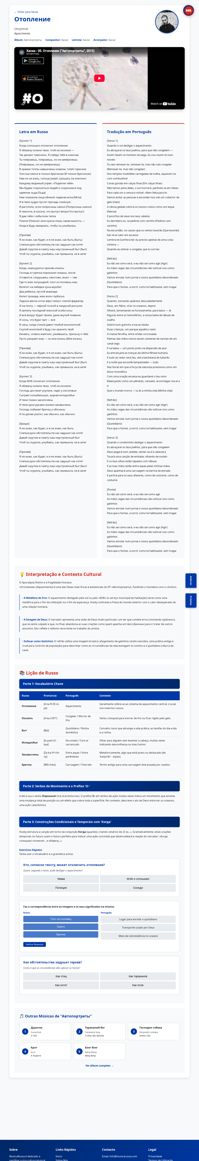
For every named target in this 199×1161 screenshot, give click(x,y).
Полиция (61, 887)
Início (59, 1156)
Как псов (137, 985)
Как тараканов (138, 976)
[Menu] (188, 10)
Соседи (138, 887)
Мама (61, 878)
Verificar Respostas (34, 944)
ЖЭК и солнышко (138, 878)
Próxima (191, 600)
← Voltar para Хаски (26, 12)
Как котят (61, 985)
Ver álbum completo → (100, 1065)
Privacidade (155, 1156)
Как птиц (61, 976)
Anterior (191, 580)
